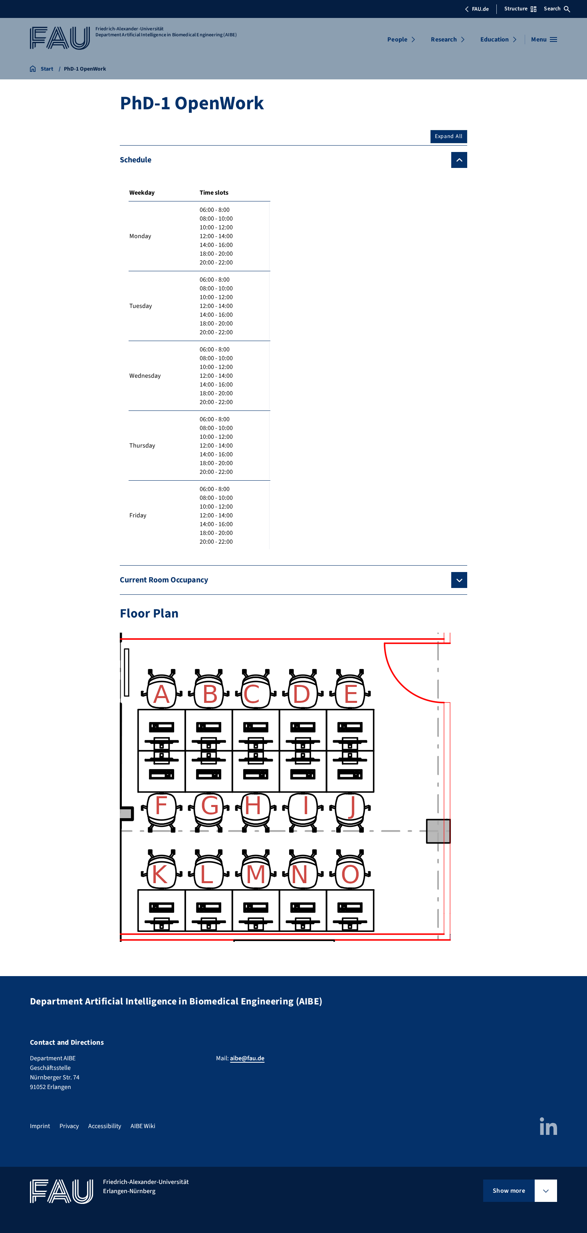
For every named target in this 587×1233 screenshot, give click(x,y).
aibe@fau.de (247, 1058)
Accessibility (104, 1126)
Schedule (135, 160)
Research (443, 39)
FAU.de (480, 9)
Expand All (449, 136)
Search (552, 9)
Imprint (40, 1126)
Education (494, 39)
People (397, 39)
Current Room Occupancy (164, 580)
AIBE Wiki (143, 1126)
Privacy (69, 1126)
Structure (516, 9)
